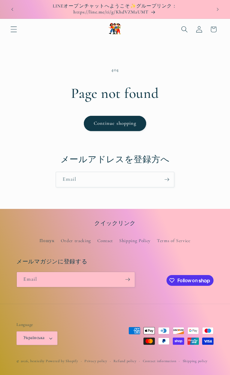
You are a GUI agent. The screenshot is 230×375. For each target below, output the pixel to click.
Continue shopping (115, 123)
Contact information (159, 361)
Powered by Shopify (62, 361)
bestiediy (37, 361)
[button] (14, 29)
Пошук (47, 240)
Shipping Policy (135, 240)
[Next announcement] (217, 9)
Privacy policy (95, 361)
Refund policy (125, 361)
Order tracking (76, 240)
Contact (105, 240)
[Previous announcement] (12, 9)
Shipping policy (195, 361)
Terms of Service (173, 240)
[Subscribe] (167, 179)
